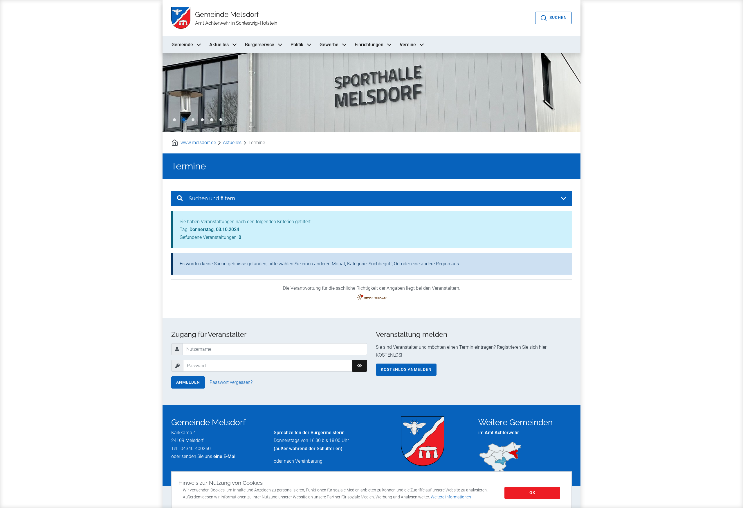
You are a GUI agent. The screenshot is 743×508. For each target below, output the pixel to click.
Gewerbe (329, 44)
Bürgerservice (259, 44)
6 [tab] (220, 119)
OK (532, 492)
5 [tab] (211, 119)
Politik (297, 44)
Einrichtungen (369, 44)
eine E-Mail (225, 456)
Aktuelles (219, 44)
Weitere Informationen (451, 497)
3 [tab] (193, 119)
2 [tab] (183, 119)
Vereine (408, 44)
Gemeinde (182, 44)
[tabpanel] (371, 92)
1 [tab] (174, 119)
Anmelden (188, 382)
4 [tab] (202, 119)
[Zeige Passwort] (359, 366)
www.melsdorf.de (198, 142)
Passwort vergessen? (231, 382)
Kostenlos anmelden (406, 369)
